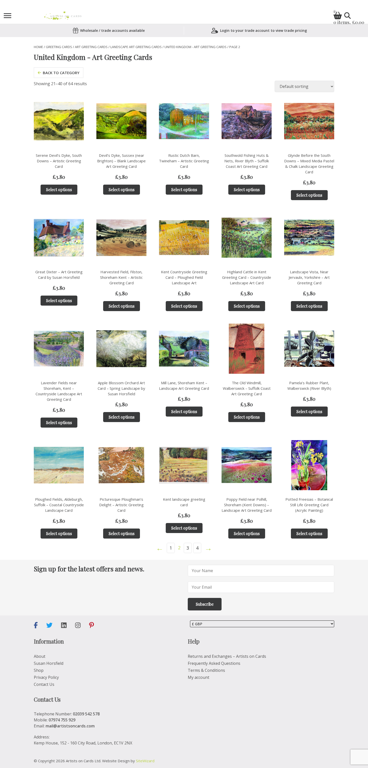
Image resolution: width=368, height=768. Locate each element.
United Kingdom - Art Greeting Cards (195, 47)
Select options (59, 189)
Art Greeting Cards (91, 47)
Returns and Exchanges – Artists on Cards (227, 656)
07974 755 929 (62, 720)
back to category (61, 72)
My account (198, 677)
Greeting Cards (59, 47)
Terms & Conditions (206, 670)
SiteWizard (145, 760)
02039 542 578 (86, 714)
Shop (39, 670)
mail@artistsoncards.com (70, 726)
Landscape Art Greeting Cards (136, 47)
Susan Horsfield (48, 663)
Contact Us (44, 684)
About (39, 656)
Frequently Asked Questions (214, 663)
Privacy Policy (46, 677)
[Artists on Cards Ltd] (63, 15)
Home (38, 47)
